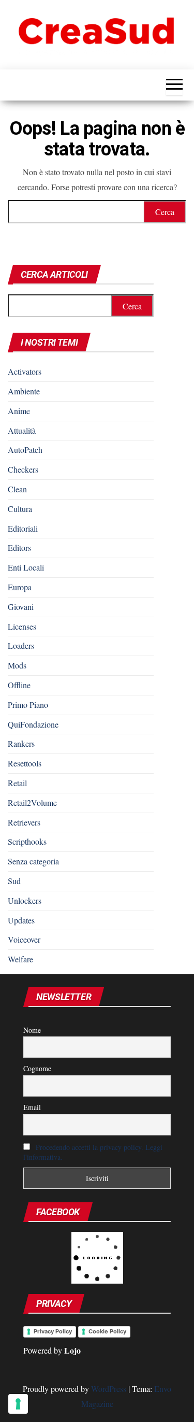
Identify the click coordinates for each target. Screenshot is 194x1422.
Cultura (20, 508)
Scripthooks (27, 841)
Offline (19, 684)
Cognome (37, 1068)
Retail (17, 782)
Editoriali (23, 528)
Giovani (21, 606)
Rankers (21, 743)
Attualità (22, 430)
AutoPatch (25, 449)
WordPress (108, 1388)
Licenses (22, 626)
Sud (14, 880)
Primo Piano (28, 704)
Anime (19, 410)
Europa (20, 586)
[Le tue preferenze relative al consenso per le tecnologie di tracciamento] (18, 1404)
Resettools (24, 763)
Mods (17, 665)
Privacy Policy (53, 1331)
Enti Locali (26, 567)
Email (32, 1107)
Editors (19, 547)
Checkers (23, 469)
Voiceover (24, 939)
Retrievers (24, 822)
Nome (32, 1030)
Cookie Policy (107, 1331)
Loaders (21, 645)
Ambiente (24, 391)
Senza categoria (33, 861)
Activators (24, 371)
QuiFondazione (33, 724)
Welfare (20, 959)
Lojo (72, 1350)
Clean (17, 489)
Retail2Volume (32, 802)
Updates (21, 920)
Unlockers (24, 900)
